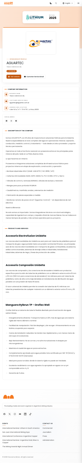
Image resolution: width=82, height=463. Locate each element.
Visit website (15, 77)
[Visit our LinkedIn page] (25, 414)
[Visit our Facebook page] (4, 414)
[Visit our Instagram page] (15, 414)
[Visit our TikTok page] (30, 414)
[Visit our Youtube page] (20, 414)
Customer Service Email (35, 77)
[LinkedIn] (6, 121)
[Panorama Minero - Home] (8, 3)
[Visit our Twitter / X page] (10, 414)
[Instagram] (11, 121)
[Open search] (56, 3)
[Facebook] (16, 121)
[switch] (51, 3)
